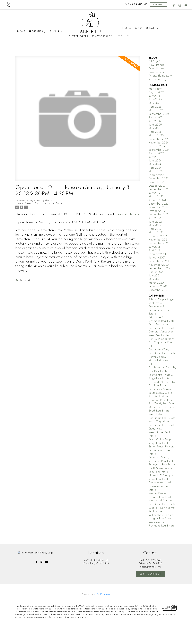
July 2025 (155, 121)
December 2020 (159, 261)
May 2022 (155, 225)
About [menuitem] (122, 35)
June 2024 (155, 160)
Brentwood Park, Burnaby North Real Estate (160, 310)
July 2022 (155, 218)
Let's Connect (150, 574)
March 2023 (156, 196)
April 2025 (155, 132)
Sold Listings (156, 72)
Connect (158, 4)
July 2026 (155, 96)
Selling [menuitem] (123, 28)
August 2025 (156, 117)
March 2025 (156, 135)
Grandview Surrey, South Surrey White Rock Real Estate (160, 393)
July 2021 (154, 247)
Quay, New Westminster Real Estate (159, 432)
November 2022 (159, 207)
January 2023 (157, 200)
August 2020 (156, 272)
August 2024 (156, 153)
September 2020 (159, 268)
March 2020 (156, 283)
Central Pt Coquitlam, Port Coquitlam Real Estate (162, 342)
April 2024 (155, 168)
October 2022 (157, 211)
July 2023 (155, 193)
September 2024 (159, 150)
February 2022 (158, 236)
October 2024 (157, 146)
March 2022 (156, 232)
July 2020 (155, 275)
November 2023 (159, 182)
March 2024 (156, 171)
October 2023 (157, 186)
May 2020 (155, 279)
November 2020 (159, 265)
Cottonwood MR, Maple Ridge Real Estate (159, 360)
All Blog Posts (156, 61)
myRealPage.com (101, 594)
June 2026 (155, 99)
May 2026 (155, 103)
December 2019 (158, 290)
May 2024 (155, 164)
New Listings (156, 65)
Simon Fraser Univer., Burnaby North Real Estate (162, 450)
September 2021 (159, 243)
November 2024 (159, 143)
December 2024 (158, 139)
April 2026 (155, 107)
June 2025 (155, 125)
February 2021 (157, 254)
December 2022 (158, 204)
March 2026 (156, 110)
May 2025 (155, 128)
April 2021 (155, 250)
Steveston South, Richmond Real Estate (43, 203)
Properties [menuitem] (36, 31)
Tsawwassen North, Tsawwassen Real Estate (160, 486)
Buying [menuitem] (54, 31)
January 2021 (157, 258)
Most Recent (156, 89)
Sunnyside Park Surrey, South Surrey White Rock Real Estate (162, 468)
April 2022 (155, 229)
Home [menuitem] (21, 31)
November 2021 (158, 240)
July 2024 (155, 157)
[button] (173, 5)
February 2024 (158, 175)
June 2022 (155, 222)
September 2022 (159, 214)
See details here (128, 214)
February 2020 (158, 286)
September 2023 (159, 189)
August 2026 (156, 92)
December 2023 (158, 178)
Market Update (145, 28)
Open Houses (157, 68)
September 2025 (159, 114)
